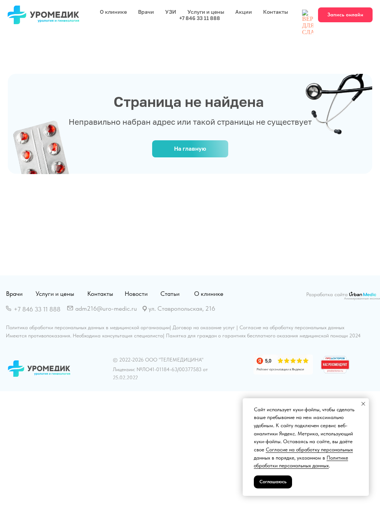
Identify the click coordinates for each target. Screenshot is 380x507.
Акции (243, 12)
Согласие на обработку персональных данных (291, 327)
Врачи (146, 12)
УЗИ (170, 12)
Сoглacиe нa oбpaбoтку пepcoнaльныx (309, 449)
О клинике (113, 12)
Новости (136, 293)
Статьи (170, 293)
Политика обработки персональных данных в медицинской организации (88, 327)
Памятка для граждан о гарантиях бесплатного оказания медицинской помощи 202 (262, 335)
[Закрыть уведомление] (363, 404)
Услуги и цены (205, 12)
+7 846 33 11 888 (199, 18)
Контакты (275, 12)
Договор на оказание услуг (204, 327)
